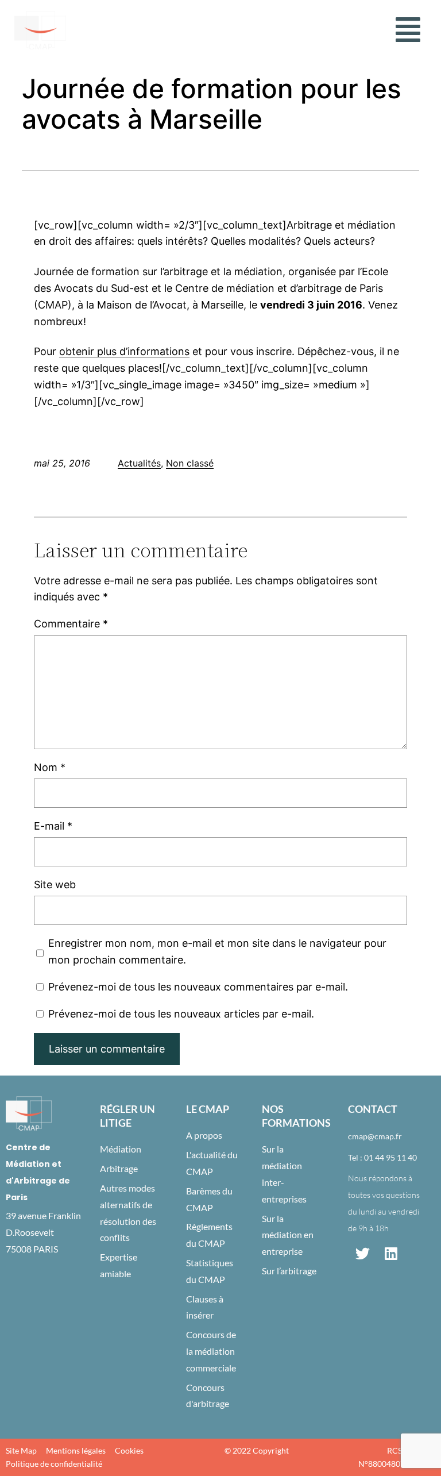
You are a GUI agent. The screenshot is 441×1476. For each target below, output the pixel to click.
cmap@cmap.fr (375, 1136)
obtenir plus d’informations (124, 351)
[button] (408, 30)
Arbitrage (119, 1168)
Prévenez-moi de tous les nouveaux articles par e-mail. (181, 1014)
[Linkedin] (391, 1253)
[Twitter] (362, 1253)
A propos (204, 1135)
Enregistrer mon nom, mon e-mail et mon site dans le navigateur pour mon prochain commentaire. (217, 951)
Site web (55, 884)
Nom (49, 767)
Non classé (190, 463)
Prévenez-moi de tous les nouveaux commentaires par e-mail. (198, 987)
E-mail (53, 826)
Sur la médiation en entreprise (288, 1235)
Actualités (139, 463)
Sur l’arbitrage (289, 1270)
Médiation (120, 1148)
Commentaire (71, 624)
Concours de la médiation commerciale (211, 1351)
